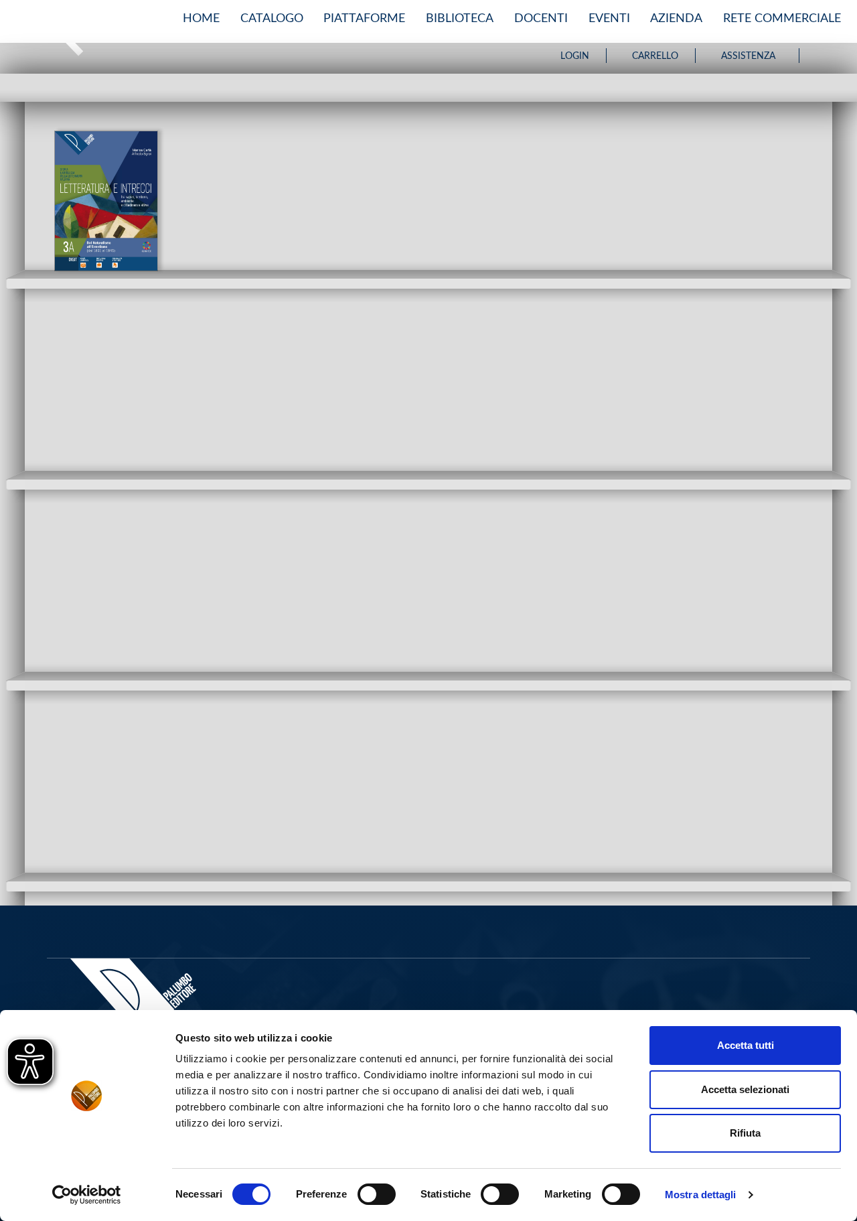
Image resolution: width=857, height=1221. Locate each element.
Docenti (541, 18)
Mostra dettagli (700, 1194)
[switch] (377, 1194)
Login (574, 56)
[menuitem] (201, 19)
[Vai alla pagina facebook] (820, 55)
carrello (655, 56)
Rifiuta (745, 1133)
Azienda (676, 18)
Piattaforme (364, 18)
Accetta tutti (745, 1045)
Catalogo (271, 18)
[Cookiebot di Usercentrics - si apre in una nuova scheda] (86, 1195)
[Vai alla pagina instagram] (834, 55)
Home (201, 18)
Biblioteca (459, 18)
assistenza (748, 56)
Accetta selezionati (745, 1089)
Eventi (609, 18)
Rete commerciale (782, 18)
